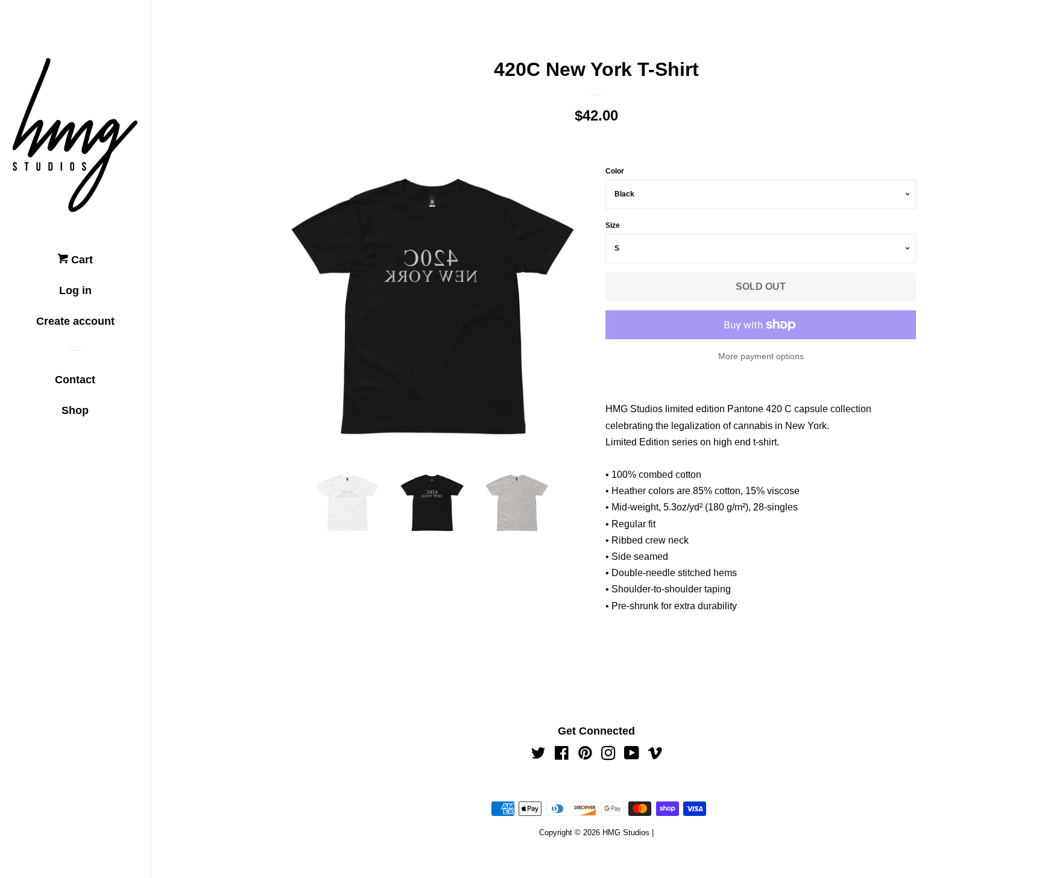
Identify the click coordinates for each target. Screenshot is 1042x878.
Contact (75, 380)
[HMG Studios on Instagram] (608, 755)
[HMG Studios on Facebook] (561, 755)
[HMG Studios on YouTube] (631, 755)
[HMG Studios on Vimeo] (655, 755)
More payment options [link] (761, 356)
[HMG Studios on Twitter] (538, 755)
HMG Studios (625, 832)
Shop (75, 410)
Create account (75, 321)
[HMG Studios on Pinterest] (585, 755)
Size (612, 225)
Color (614, 171)
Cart (80, 260)
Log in (75, 290)
